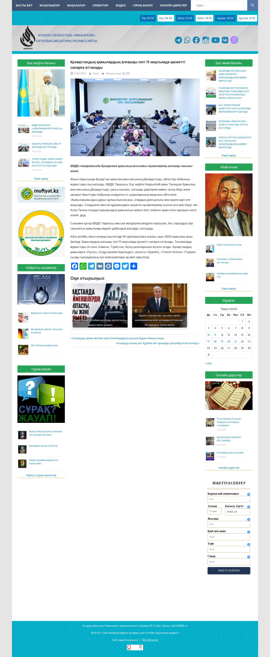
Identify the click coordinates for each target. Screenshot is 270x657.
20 (228, 341)
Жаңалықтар (49, 5)
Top (261, 648)
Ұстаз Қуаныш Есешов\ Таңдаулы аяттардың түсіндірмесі (229, 422)
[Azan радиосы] (234, 43)
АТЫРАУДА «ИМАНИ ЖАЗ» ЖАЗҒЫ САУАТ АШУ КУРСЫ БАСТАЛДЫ (233, 124)
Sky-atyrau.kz (150, 639)
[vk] (225, 43)
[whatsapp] (187, 43)
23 (249, 341)
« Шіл (208, 363)
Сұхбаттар (100, 5)
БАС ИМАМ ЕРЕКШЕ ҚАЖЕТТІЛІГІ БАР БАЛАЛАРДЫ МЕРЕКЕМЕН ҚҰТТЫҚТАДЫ (235, 108)
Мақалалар (76, 5)
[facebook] (196, 43)
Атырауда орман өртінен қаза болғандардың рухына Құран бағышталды (118, 338)
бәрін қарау (41, 178)
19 (222, 341)
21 (235, 341)
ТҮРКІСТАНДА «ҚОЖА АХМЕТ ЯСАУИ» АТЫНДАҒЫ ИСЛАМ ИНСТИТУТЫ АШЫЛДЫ (47, 162)
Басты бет (24, 5)
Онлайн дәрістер (173, 5)
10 (208, 335)
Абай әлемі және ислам (229, 244)
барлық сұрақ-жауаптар (41, 475)
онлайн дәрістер (229, 467)
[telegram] (178, 43)
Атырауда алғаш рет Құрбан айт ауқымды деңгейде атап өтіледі (157, 343)
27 (228, 348)
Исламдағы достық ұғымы (230, 452)
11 (215, 335)
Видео (121, 5)
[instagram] (206, 43)
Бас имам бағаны (229, 63)
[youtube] (215, 43)
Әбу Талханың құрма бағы (44, 345)
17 (208, 341)
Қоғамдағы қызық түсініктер (43, 445)
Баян (96, 73)
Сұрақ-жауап (143, 5)
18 (215, 341)
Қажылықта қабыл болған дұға (46, 313)
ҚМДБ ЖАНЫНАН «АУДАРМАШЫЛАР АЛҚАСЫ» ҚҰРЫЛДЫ (47, 128)
